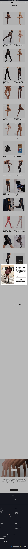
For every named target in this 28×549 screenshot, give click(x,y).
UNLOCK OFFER (20, 281)
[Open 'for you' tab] (26, 547)
